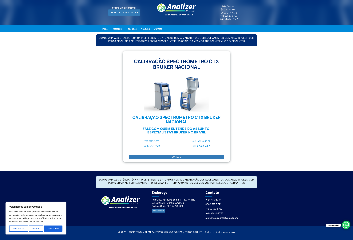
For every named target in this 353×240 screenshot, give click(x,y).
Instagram (117, 28)
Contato (158, 28)
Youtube (145, 28)
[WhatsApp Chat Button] (346, 225)
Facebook (131, 28)
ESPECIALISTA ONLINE (124, 12)
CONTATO (176, 157)
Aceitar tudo (53, 228)
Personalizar (18, 228)
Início (105, 28)
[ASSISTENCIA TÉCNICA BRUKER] (120, 201)
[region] (36, 218)
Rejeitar (36, 228)
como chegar (158, 211)
